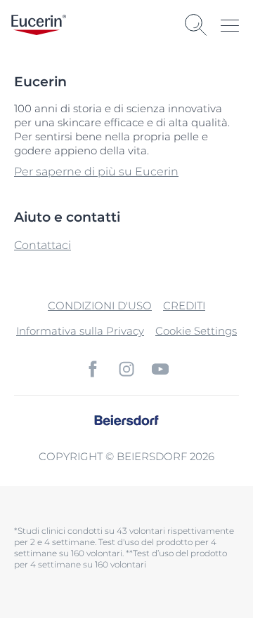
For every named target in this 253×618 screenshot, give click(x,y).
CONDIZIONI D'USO (100, 305)
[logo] (38, 25)
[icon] (92, 369)
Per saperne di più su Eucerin (96, 171)
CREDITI (184, 305)
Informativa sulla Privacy (80, 330)
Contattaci (42, 245)
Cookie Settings (196, 330)
